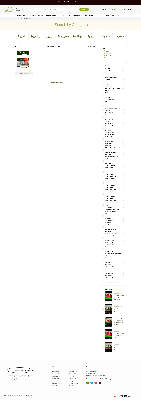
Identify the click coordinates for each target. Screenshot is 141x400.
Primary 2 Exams (109, 174)
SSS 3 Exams (108, 271)
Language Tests (109, 141)
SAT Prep (107, 213)
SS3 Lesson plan (109, 251)
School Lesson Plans (106, 36)
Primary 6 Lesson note (110, 200)
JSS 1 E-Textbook (109, 112)
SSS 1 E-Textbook (109, 255)
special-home (108, 238)
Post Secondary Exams (110, 158)
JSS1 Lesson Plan (109, 136)
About (107, 51)
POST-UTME (108, 163)
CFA (106, 72)
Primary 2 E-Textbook (110, 172)
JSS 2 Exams (108, 121)
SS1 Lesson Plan (109, 242)
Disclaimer (108, 53)
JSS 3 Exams (108, 130)
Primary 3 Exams (109, 180)
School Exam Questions (77, 36)
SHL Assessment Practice (111, 235)
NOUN (106, 150)
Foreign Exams (108, 81)
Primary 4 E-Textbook (110, 185)
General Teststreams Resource (112, 88)
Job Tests (107, 106)
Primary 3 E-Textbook (110, 178)
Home (18, 18)
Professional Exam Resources (112, 209)
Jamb (106, 101)
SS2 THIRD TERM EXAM (110, 249)
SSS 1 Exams (108, 257)
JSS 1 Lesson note (109, 117)
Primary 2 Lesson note (110, 176)
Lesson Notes (108, 143)
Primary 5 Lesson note (110, 194)
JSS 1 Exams (108, 114)
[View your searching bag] (113, 9)
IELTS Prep (107, 97)
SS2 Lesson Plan (109, 246)
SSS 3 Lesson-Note (109, 273)
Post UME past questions (111, 161)
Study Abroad (89, 15)
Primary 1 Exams (109, 167)
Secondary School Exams (111, 233)
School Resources (35, 15)
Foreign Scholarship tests (111, 83)
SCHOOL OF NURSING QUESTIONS (110, 230)
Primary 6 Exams (109, 198)
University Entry (51, 15)
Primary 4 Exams (109, 187)
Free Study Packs (109, 86)
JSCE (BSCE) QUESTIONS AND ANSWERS (112, 109)
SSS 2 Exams (108, 264)
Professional (76, 15)
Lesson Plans (108, 145)
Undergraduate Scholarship (111, 277)
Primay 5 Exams (108, 207)
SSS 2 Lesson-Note (109, 266)
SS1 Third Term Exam (110, 244)
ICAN (106, 95)
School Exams (108, 224)
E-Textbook (107, 79)
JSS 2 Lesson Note (109, 123)
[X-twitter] (100, 383)
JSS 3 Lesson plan (109, 134)
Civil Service (108, 75)
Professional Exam (120, 36)
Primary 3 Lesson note (110, 183)
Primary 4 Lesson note (110, 189)
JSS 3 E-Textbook (109, 128)
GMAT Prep (107, 90)
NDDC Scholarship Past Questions (113, 147)
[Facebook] (91, 383)
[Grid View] (15, 46)
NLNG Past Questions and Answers (24, 71)
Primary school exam (110, 202)
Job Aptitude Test (21, 36)
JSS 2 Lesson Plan (109, 125)
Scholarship (108, 218)
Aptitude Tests (21, 15)
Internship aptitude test (110, 99)
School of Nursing (91, 36)
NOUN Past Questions (110, 152)
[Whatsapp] (87, 383)
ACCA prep (107, 68)
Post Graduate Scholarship (111, 156)
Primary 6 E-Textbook (110, 196)
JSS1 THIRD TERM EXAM (111, 139)
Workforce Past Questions (111, 282)
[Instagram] (95, 383)
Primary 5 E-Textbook (110, 191)
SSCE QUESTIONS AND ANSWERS (113, 253)
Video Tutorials (108, 279)
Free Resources (65, 15)
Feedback (108, 55)
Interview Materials (49, 36)
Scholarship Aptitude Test (35, 36)
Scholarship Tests (109, 220)
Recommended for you (110, 211)
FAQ (107, 58)
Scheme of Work (109, 216)
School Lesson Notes (63, 36)
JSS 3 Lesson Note (109, 132)
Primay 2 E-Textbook (110, 205)
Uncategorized (108, 275)
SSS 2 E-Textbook (109, 262)
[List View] (19, 46)
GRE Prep (107, 92)
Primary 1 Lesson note (110, 169)
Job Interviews (108, 103)
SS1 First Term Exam (110, 240)
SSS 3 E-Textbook (109, 268)
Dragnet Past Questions (111, 77)
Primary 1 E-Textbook (110, 165)
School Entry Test (109, 222)
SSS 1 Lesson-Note (109, 260)
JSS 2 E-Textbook (109, 119)
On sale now (108, 154)
